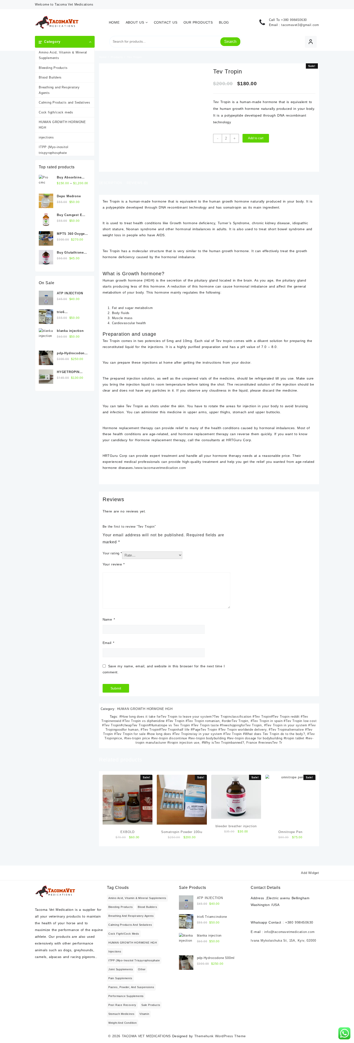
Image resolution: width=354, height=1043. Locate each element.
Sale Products (150, 1005)
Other (142, 969)
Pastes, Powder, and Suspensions (131, 987)
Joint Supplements (120, 969)
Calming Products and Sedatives (64, 102)
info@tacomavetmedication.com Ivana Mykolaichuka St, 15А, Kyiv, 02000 (283, 936)
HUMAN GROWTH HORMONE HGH (62, 124)
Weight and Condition (122, 1022)
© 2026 (115, 1036)
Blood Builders (50, 77)
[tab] (112, 183)
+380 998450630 (294, 20)
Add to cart (255, 138)
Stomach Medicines (121, 1013)
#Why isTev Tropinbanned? (223, 742)
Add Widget (310, 873)
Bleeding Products (53, 68)
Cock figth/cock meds (56, 112)
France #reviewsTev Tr (264, 742)
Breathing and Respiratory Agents (59, 90)
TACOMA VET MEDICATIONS (146, 1036)
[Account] (311, 42)
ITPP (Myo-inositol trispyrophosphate (53, 149)
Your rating (112, 553)
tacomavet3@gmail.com (300, 25)
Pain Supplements (120, 978)
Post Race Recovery (122, 1005)
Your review (114, 564)
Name (109, 619)
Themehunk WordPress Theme (220, 1036)
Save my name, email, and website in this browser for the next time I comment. (164, 669)
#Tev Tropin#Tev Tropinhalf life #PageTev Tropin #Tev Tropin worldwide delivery (203, 729)
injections (46, 137)
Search (230, 41)
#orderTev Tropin (235, 721)
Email (108, 643)
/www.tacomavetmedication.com (160, 468)
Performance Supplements (126, 996)
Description (110, 183)
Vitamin (144, 1013)
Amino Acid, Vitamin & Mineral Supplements (63, 55)
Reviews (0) (137, 183)
